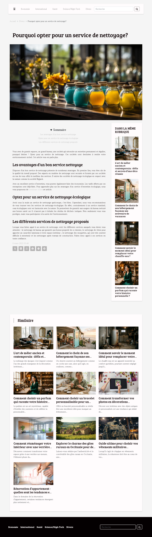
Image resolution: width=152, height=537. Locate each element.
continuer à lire (35, 189)
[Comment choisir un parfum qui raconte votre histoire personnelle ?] (126, 272)
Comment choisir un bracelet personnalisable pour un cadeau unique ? (75, 401)
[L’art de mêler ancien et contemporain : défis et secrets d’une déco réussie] (126, 148)
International (41, 8)
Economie (25, 8)
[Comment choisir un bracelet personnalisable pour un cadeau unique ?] (76, 382)
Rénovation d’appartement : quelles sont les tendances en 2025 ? (32, 492)
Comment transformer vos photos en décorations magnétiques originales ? (116, 401)
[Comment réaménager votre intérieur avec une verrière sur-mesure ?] (33, 428)
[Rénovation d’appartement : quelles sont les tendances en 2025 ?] (33, 473)
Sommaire (59, 130)
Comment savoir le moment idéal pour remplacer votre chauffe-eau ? (125, 252)
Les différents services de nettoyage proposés (58, 142)
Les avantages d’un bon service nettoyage (58, 134)
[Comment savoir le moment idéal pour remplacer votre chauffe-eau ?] (126, 233)
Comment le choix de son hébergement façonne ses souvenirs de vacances (126, 211)
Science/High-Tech (71, 8)
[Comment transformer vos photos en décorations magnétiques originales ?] (118, 382)
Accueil (13, 21)
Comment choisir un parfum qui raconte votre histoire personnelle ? (126, 291)
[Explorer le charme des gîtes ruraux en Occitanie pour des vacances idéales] (76, 428)
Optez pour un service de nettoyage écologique (58, 138)
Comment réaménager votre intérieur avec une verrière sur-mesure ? (32, 447)
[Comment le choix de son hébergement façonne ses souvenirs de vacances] (126, 190)
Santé (54, 8)
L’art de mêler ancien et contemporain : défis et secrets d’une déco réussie (126, 168)
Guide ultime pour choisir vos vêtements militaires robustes (118, 447)
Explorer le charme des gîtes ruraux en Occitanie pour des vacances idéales (75, 447)
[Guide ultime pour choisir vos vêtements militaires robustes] (118, 428)
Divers (88, 8)
